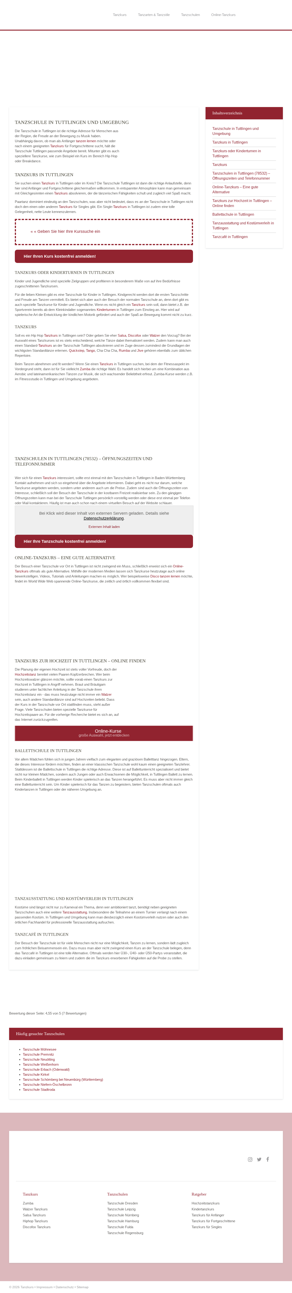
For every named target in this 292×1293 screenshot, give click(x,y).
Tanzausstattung (75, 912)
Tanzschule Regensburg (125, 1233)
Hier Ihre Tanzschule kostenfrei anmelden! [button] (65, 541)
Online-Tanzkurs (223, 15)
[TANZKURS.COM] (68, 1159)
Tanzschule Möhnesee (39, 1049)
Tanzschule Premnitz (38, 1054)
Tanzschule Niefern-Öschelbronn (47, 1084)
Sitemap (83, 1287)
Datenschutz (65, 1287)
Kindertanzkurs (203, 1209)
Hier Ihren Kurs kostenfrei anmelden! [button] (60, 256)
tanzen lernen (86, 141)
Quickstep (76, 350)
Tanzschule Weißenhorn (41, 1064)
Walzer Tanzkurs (35, 1209)
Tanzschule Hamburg (123, 1221)
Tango (90, 350)
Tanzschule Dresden (122, 1203)
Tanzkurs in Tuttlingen (230, 142)
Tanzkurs (120, 15)
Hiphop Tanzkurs (35, 1221)
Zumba (85, 369)
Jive (140, 350)
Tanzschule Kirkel (36, 1074)
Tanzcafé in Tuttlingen (230, 237)
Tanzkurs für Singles (207, 1227)
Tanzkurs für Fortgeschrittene (213, 1221)
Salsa (122, 335)
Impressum (44, 1287)
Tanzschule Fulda (120, 1227)
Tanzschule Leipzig (121, 1209)
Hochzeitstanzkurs (206, 1203)
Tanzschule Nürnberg (123, 1215)
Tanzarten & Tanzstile (154, 15)
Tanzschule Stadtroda (39, 1089)
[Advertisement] (146, 68)
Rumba (124, 350)
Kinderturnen (107, 310)
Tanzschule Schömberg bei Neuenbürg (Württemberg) (63, 1079)
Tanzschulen (190, 15)
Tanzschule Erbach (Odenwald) (46, 1069)
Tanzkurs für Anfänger (208, 1215)
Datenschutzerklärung (104, 518)
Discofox (134, 335)
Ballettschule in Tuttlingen (233, 214)
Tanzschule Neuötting (39, 1059)
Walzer (155, 335)
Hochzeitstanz (26, 674)
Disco (154, 576)
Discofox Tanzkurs (37, 1227)
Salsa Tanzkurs (34, 1215)
